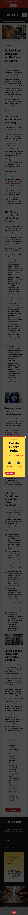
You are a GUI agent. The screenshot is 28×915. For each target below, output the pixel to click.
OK (14, 912)
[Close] (25, 437)
